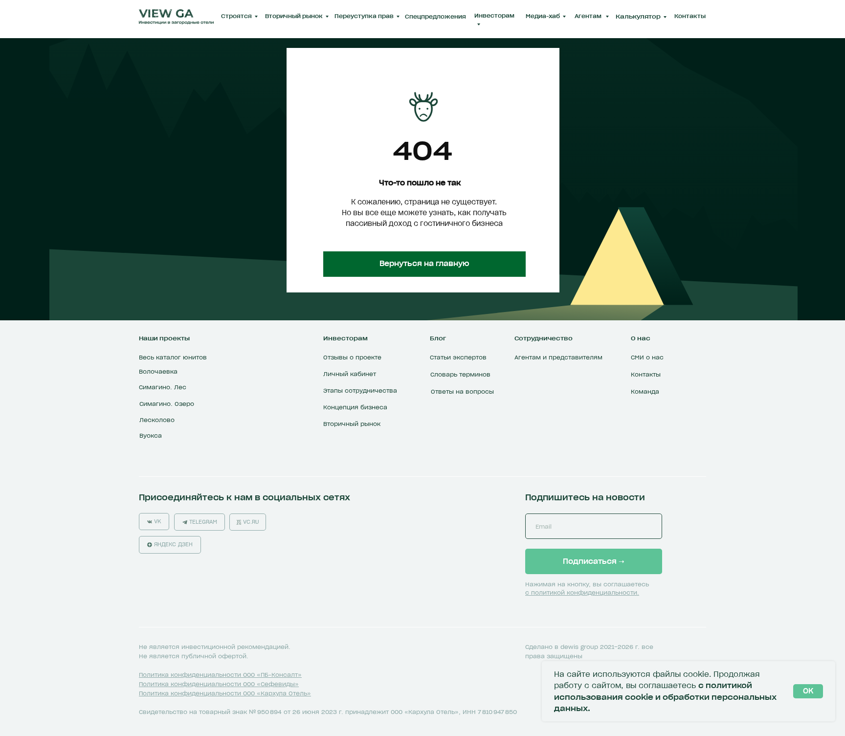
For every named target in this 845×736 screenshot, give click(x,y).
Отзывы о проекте (352, 357)
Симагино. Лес (162, 387)
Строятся (236, 16)
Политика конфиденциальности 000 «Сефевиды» (219, 684)
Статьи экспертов (458, 357)
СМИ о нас (647, 357)
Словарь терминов (460, 374)
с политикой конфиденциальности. (582, 592)
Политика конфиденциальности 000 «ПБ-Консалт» (220, 674)
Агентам (589, 16)
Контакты (690, 16)
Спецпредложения (435, 16)
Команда (645, 391)
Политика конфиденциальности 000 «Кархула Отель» (225, 693)
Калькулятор (638, 16)
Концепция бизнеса (355, 407)
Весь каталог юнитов (173, 357)
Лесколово (157, 420)
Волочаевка (158, 371)
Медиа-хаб (543, 16)
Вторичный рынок (294, 16)
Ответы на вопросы (462, 391)
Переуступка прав (364, 16)
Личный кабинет (349, 374)
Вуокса (150, 435)
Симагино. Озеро (166, 403)
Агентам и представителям (558, 357)
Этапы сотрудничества (360, 390)
